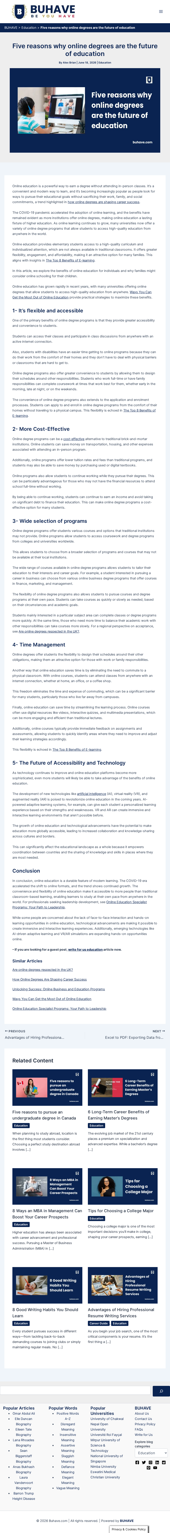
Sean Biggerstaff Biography (23, 1456)
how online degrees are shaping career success (103, 202)
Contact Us (143, 1419)
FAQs (139, 1429)
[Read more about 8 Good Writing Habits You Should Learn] (47, 1285)
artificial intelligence (91, 794)
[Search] (161, 1391)
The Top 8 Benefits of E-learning (70, 260)
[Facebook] (137, 1462)
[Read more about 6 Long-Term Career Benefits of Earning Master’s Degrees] (123, 1087)
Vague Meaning (67, 1488)
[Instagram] (151, 1462)
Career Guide (99, 1323)
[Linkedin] (157, 1462)
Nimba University (103, 1467)
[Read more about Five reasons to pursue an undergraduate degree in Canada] (47, 1087)
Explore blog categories (144, 1444)
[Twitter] (144, 1462)
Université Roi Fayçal (106, 1435)
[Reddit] (164, 1462)
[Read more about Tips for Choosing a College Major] (123, 1186)
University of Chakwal (107, 1419)
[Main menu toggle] (161, 11)
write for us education (85, 950)
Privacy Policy (145, 1424)
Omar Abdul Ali (24, 1414)
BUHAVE (10, 28)
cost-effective (73, 439)
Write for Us (144, 1435)
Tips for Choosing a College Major (121, 1210)
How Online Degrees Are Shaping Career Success (49, 979)
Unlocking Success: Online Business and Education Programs (58, 989)
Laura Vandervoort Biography (23, 1482)
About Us (142, 1414)
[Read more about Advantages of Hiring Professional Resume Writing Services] (123, 1285)
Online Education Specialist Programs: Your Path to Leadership (59, 1009)
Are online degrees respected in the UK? (49, 631)
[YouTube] (155, 1468)
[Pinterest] (149, 1468)
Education (29, 28)
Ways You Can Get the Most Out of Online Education (51, 999)
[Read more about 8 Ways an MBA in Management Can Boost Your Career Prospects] (47, 1186)
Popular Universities (102, 1411)
